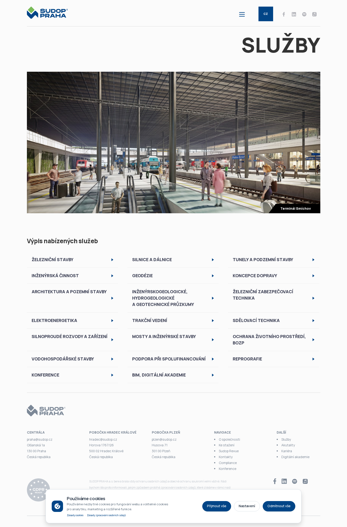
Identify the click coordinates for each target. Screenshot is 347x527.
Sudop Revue (229, 451)
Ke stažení (226, 445)
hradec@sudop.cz (103, 439)
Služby (286, 439)
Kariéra (286, 451)
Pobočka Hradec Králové (112, 432)
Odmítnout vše (279, 506)
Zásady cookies (75, 515)
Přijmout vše (216, 506)
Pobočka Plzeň (166, 432)
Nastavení (247, 506)
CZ (265, 14)
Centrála (36, 432)
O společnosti (229, 439)
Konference (227, 468)
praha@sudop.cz (39, 439)
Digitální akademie (295, 457)
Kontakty (226, 457)
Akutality (288, 445)
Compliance (228, 462)
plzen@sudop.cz (164, 439)
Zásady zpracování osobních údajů (106, 515)
